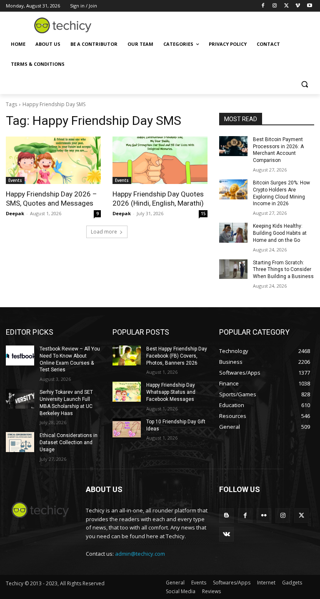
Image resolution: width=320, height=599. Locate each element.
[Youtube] (309, 6)
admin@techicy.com (140, 553)
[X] (286, 6)
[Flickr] (264, 515)
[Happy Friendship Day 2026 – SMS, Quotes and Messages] (53, 160)
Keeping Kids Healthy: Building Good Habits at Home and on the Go (280, 233)
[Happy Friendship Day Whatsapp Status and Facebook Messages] (126, 392)
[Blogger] (226, 515)
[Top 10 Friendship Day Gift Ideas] (126, 428)
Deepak (15, 213)
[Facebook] (263, 6)
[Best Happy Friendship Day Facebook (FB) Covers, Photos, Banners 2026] (126, 355)
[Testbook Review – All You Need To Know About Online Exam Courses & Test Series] (20, 355)
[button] (304, 84)
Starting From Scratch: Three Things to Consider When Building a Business (283, 270)
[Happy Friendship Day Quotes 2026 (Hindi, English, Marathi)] (160, 160)
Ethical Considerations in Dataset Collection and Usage (69, 442)
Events (15, 180)
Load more (104, 231)
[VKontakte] (226, 534)
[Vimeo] (297, 6)
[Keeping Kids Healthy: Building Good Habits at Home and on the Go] (233, 233)
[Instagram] (275, 6)
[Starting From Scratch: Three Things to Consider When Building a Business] (233, 269)
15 (203, 213)
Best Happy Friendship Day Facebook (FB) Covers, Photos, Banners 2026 (176, 356)
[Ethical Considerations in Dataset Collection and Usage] (20, 442)
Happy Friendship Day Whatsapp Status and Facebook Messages (170, 392)
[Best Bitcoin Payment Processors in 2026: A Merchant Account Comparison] (233, 146)
